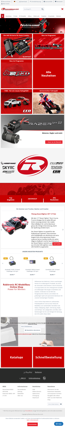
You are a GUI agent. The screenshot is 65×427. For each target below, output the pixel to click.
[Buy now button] (57, 244)
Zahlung (20, 391)
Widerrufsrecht (36, 391)
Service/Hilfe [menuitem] (48, 1)
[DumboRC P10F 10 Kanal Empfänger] (52, 262)
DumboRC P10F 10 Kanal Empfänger (52, 270)
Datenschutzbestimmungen (24, 334)
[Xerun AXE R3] (16, 46)
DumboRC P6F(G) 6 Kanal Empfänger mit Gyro (32, 270)
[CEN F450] (16, 101)
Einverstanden (32, 424)
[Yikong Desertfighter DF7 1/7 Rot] (15, 225)
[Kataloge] (16, 357)
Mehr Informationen (32, 420)
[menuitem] (59, 2)
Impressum (35, 397)
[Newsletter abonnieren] (60, 404)
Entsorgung (35, 395)
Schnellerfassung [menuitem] (36, 1)
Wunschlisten (6, 1)
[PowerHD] (16, 73)
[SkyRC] (60, 112)
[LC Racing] (48, 46)
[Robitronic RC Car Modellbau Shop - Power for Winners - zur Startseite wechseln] (10, 9)
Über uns (20, 395)
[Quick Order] (48, 357)
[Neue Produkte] (48, 73)
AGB (33, 389)
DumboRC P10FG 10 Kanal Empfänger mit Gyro (12, 270)
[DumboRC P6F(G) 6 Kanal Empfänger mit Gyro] (32, 262)
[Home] (2, 16)
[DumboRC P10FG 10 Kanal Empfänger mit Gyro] (12, 262)
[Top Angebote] (10, 199)
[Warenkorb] (62, 9)
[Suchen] (42, 9)
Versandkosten (22, 389)
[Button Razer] (53, 144)
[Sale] (32, 199)
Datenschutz (36, 393)
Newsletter (21, 393)
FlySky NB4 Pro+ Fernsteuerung (32, 25)
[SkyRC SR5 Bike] (48, 101)
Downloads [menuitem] (23, 1)
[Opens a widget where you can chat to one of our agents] (58, 424)
